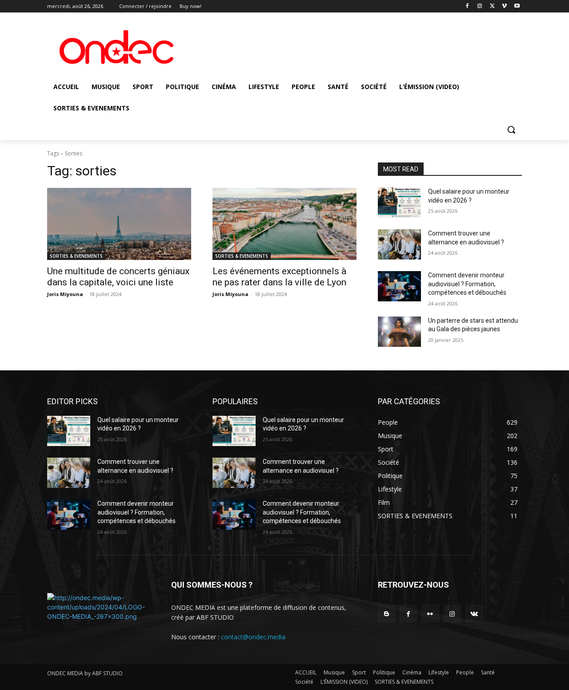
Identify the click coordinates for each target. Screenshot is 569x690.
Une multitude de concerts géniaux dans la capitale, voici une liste (118, 277)
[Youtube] (517, 6)
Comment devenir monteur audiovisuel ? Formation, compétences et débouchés (467, 284)
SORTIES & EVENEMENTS (76, 256)
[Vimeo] (504, 6)
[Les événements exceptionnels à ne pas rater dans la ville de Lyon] (284, 224)
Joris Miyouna (65, 294)
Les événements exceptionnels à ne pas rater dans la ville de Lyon (279, 277)
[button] (511, 129)
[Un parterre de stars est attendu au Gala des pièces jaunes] (399, 332)
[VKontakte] (474, 613)
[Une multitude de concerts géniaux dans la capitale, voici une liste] (119, 224)
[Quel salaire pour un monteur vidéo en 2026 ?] (399, 202)
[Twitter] (492, 6)
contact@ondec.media (253, 637)
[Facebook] (467, 6)
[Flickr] (430, 613)
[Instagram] (480, 6)
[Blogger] (386, 613)
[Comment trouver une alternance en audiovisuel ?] (399, 244)
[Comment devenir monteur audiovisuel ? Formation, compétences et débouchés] (399, 286)
